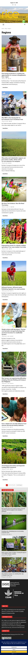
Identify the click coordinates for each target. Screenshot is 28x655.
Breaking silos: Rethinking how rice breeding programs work (14, 522)
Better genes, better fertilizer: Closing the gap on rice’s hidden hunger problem (14, 543)
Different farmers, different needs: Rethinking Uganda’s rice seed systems (14, 273)
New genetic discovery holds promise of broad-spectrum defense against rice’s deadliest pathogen (14, 499)
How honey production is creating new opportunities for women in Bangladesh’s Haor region (14, 53)
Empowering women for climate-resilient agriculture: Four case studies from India (14, 231)
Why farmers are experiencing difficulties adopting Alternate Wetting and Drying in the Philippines (14, 364)
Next (21, 485)
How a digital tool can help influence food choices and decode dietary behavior (14, 409)
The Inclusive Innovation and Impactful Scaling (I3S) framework (14, 451)
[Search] (24, 24)
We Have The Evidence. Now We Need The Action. (14, 189)
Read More (5, 87)
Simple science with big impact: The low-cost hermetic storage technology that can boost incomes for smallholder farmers (14, 315)
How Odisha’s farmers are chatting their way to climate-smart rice (14, 564)
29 (17, 485)
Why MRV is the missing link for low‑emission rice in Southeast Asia (14, 103)
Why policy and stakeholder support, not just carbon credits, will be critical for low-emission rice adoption (14, 143)
